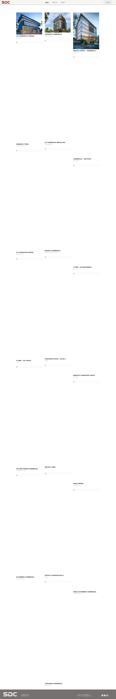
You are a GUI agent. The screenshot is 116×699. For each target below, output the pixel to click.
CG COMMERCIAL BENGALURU (55, 142)
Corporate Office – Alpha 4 (55, 359)
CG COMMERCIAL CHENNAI (25, 36)
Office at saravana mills (54, 575)
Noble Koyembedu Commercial (84, 592)
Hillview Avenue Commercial (27, 469)
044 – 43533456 (85, 694)
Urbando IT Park (22, 144)
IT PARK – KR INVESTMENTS (82, 267)
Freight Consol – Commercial (84, 50)
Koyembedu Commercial (25, 577)
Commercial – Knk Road (82, 159)
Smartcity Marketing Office (84, 375)
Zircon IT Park (50, 467)
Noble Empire (78, 483)
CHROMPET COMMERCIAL (53, 34)
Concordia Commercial (53, 683)
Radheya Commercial (53, 250)
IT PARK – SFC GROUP (23, 360)
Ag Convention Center (24, 252)
